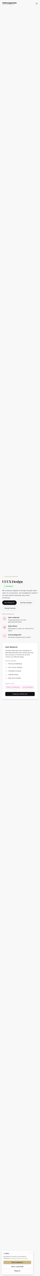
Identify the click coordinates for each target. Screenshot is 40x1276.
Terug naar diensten (11, 576)
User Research (9, 602)
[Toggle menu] (37, 3)
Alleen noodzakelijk (17, 1266)
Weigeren (17, 1271)
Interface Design (26, 602)
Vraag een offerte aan (20, 694)
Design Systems (10, 608)
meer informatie (23, 1258)
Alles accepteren (17, 1262)
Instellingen (13, 1258)
